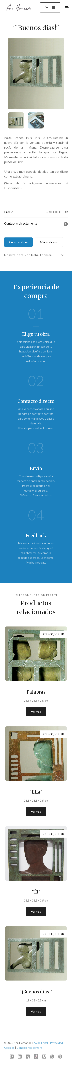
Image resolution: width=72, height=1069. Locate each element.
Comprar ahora (18, 242)
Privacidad (56, 1042)
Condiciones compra (29, 1047)
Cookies (9, 1047)
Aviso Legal (41, 1042)
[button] (50, 7)
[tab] (18, 120)
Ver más (36, 711)
